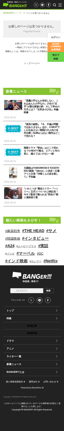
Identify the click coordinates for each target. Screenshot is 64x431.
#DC (40, 253)
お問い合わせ (49, 381)
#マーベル (26, 253)
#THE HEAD (33, 230)
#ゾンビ (10, 253)
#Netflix (50, 261)
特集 (9, 318)
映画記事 (32, 325)
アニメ (10, 348)
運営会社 (33, 381)
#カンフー (36, 261)
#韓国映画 (12, 238)
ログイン (55, 37)
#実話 (43, 246)
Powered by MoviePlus (31, 388)
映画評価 (32, 333)
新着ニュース (14, 364)
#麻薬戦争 (12, 231)
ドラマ (10, 340)
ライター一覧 (14, 356)
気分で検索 (55, 57)
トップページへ (32, 63)
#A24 (9, 246)
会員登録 (55, 47)
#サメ (51, 230)
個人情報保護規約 (14, 381)
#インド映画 (16, 261)
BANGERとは (15, 372)
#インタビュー (35, 238)
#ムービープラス (26, 246)
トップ (10, 310)
